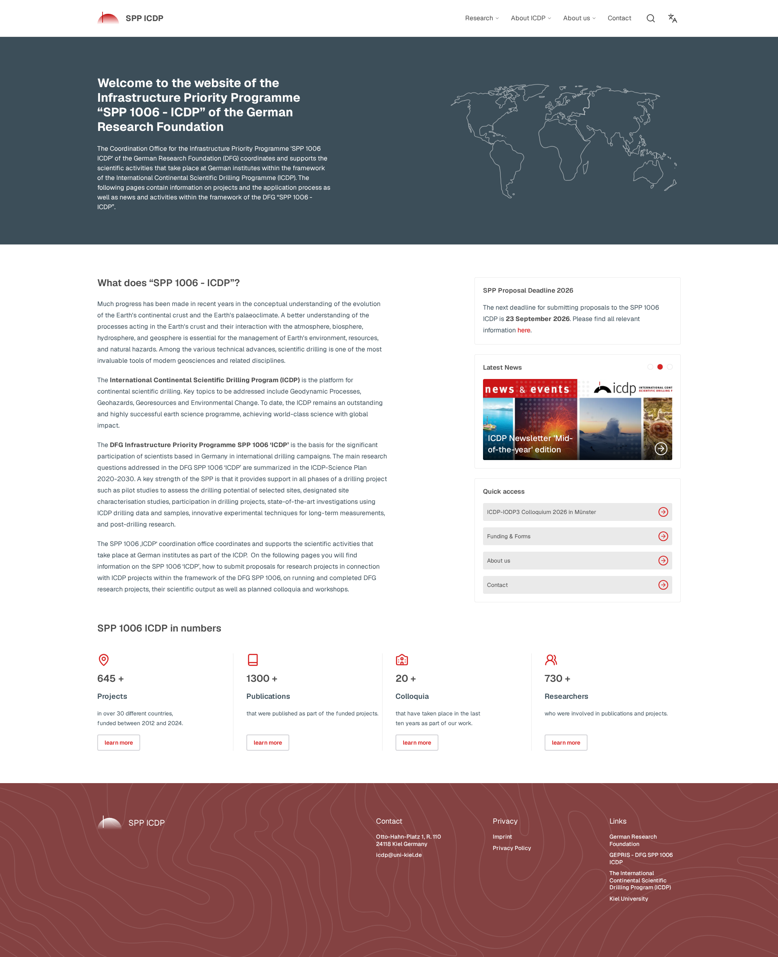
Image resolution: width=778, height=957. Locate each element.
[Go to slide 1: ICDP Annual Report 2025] (650, 367)
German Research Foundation (633, 840)
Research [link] (479, 18)
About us (498, 560)
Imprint (502, 836)
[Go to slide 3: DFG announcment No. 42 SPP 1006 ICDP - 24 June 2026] (670, 367)
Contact (497, 585)
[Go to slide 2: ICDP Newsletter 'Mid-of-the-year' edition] (660, 367)
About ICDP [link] (528, 18)
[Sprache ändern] (673, 18)
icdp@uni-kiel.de (399, 855)
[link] (130, 18)
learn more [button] (119, 742)
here (523, 330)
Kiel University (628, 898)
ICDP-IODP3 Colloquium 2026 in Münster (541, 512)
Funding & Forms (508, 536)
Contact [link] (619, 18)
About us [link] (576, 18)
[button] (651, 18)
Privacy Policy (512, 848)
